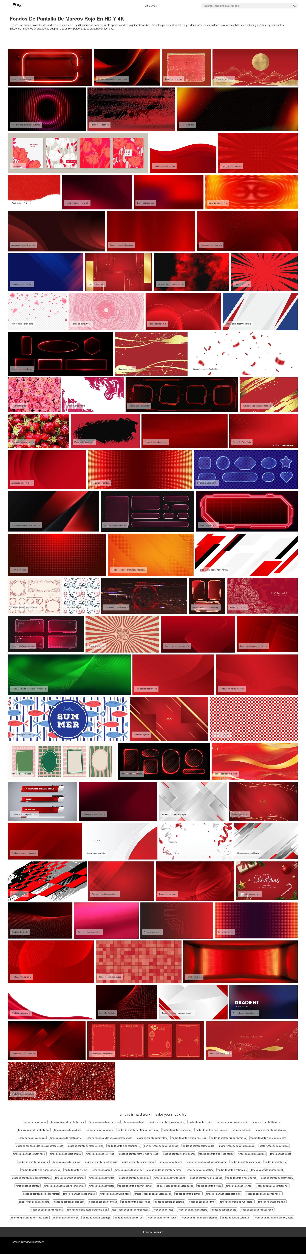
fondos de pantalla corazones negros (264, 1193)
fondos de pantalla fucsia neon (115, 1193)
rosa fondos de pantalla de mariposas (130, 1209)
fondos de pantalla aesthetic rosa (47, 1209)
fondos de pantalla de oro (224, 1209)
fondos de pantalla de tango (202, 1201)
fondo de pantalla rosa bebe (67, 1129)
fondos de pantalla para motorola (211, 1129)
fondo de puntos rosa (163, 1209)
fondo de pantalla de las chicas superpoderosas (109, 1137)
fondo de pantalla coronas (238, 1185)
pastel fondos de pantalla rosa (274, 1145)
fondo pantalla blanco (280, 1153)
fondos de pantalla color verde (232, 1169)
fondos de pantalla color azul (235, 1217)
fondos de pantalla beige (200, 1121)
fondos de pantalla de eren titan (69, 1201)
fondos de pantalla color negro (161, 1217)
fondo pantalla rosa (101, 1169)
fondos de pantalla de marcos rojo (272, 1185)
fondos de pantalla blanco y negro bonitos (64, 1185)
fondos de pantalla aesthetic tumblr (135, 1185)
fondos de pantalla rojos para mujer (167, 1121)
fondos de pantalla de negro (99, 1129)
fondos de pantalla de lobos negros (216, 1153)
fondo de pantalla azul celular (135, 1201)
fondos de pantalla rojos (170, 1161)
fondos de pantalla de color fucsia (101, 1161)
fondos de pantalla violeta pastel (65, 1137)
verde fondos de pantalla (27, 1185)
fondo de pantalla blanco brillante (79, 1193)
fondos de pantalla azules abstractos (228, 1137)
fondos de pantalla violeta (101, 1185)
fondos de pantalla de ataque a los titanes (138, 1129)
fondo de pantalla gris (134, 1121)
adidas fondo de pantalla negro (34, 1201)
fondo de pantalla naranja (65, 1217)
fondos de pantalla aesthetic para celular (206, 1161)
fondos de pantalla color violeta (152, 1137)
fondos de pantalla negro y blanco (138, 1161)
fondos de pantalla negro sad (103, 1201)
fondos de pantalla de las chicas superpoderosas (39, 1145)
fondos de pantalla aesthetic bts (104, 1121)
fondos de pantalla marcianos (176, 1129)
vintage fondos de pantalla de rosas (164, 1169)
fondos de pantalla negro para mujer (223, 1193)
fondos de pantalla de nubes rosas (237, 1201)
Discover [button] (151, 5)
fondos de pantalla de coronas (69, 1177)
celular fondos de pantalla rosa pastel (175, 1185)
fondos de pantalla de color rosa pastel (30, 1217)
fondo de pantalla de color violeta (277, 1177)
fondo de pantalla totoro (75, 1169)
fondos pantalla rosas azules (252, 1153)
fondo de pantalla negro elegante (179, 1153)
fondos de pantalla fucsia (209, 1185)
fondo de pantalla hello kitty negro (257, 1209)
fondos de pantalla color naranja (232, 1121)
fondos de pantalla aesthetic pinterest (41, 1193)
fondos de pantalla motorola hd (34, 1161)
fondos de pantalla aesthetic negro (67, 1121)
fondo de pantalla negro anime (241, 1177)
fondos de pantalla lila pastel (266, 1121)
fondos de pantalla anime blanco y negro (273, 1217)
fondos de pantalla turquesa (66, 1161)
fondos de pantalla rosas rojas (192, 1209)
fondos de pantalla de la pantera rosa (268, 1137)
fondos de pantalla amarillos (128, 1169)
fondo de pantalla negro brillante (65, 1153)
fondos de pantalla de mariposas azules (40, 1169)
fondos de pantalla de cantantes (134, 1177)
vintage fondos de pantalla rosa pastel (152, 1193)
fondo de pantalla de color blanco (123, 1145)
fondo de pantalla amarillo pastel (267, 1169)
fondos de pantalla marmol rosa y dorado (138, 1153)
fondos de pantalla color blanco (271, 1129)
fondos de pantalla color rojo (96, 1217)
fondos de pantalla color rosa (100, 1153)
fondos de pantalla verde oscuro (169, 1177)
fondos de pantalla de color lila (169, 1201)
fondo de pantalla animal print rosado (199, 1217)
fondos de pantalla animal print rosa (188, 1137)
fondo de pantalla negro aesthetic (206, 1177)
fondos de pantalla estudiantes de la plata (87, 1209)
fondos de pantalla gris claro (271, 1201)
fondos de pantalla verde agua (245, 1161)
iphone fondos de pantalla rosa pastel (237, 1145)
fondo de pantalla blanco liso (128, 1217)
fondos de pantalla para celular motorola (31, 1177)
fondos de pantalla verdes (101, 1177)
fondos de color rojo (241, 1129)
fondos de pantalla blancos (188, 1193)
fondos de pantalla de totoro (199, 1169)
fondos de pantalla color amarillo (198, 1145)
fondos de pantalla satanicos (32, 1137)
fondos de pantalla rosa (35, 1121)
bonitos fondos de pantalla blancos (161, 1145)
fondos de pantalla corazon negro (29, 1153)
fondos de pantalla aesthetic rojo (34, 1129)
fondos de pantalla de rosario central (85, 1145)
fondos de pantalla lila (275, 1161)
